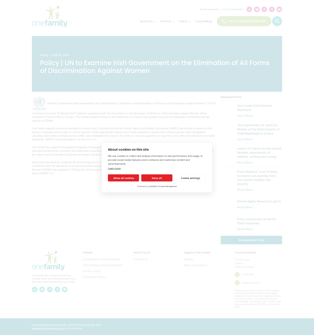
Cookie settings (190, 178)
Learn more (114, 168)
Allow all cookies (123, 178)
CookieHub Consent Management (162, 186)
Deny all (157, 178)
